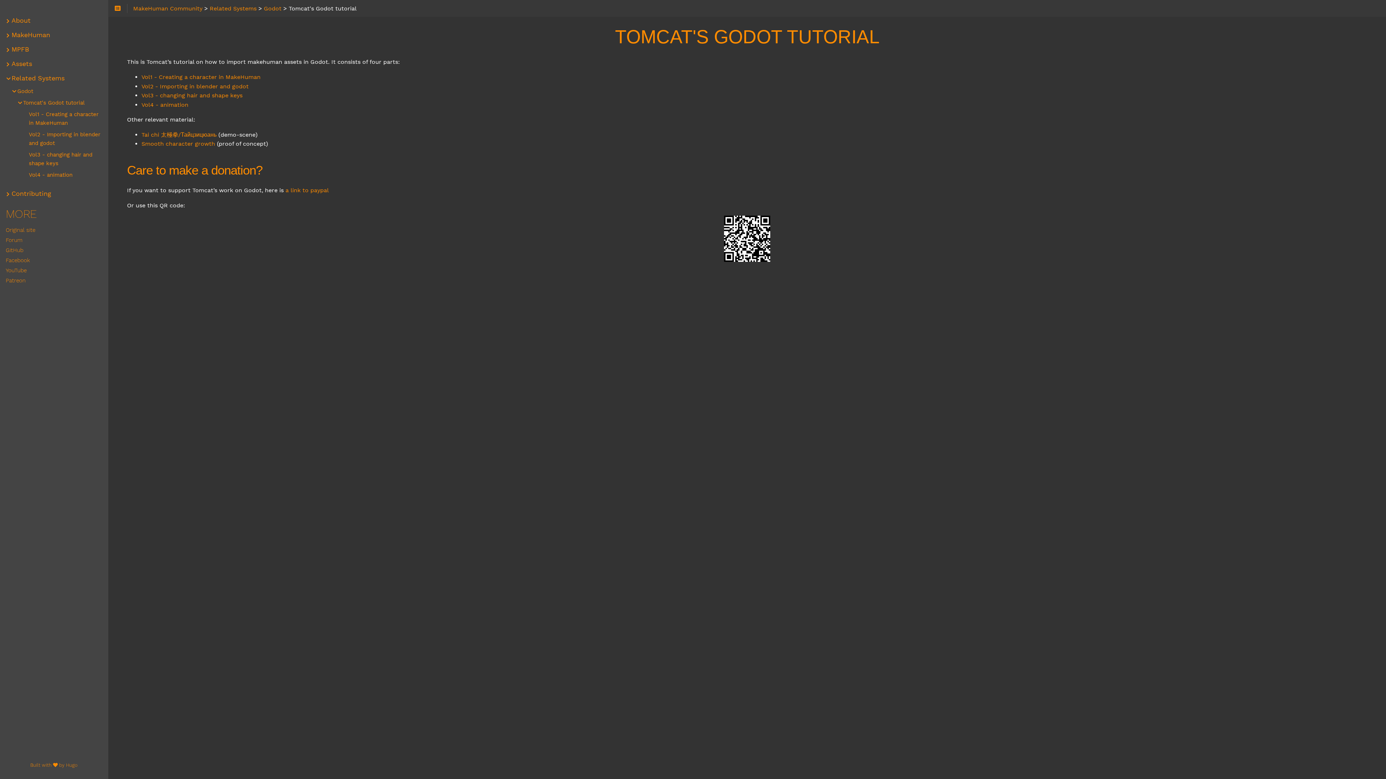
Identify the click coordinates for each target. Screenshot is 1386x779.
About (21, 20)
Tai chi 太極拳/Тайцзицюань (179, 134)
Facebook (18, 260)
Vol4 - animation (164, 104)
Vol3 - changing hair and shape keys (192, 95)
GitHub (14, 250)
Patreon (16, 280)
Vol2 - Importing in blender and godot (195, 86)
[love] (55, 765)
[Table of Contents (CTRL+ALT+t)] (117, 8)
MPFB (20, 49)
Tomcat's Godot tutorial (54, 103)
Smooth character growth (178, 143)
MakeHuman (31, 35)
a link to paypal (307, 190)
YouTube (16, 270)
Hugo (72, 765)
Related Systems (38, 78)
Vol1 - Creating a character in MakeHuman (201, 77)
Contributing (31, 193)
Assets (22, 63)
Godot (25, 91)
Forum (14, 240)
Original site (20, 230)
